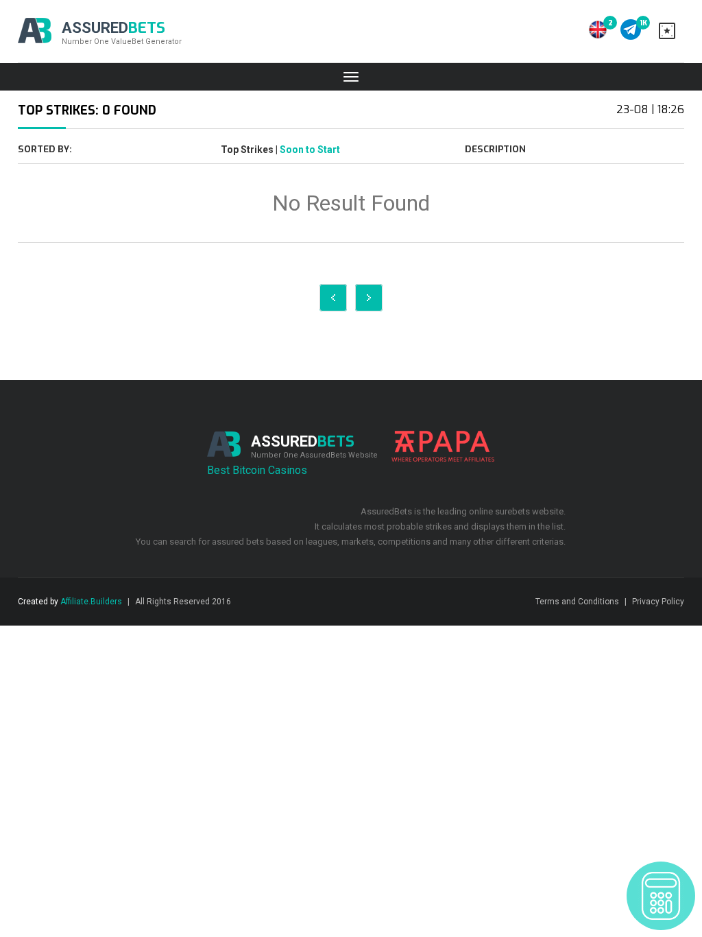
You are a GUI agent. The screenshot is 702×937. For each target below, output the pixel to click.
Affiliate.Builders (91, 601)
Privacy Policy (658, 601)
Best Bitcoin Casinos (257, 470)
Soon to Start (310, 149)
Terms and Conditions (577, 601)
